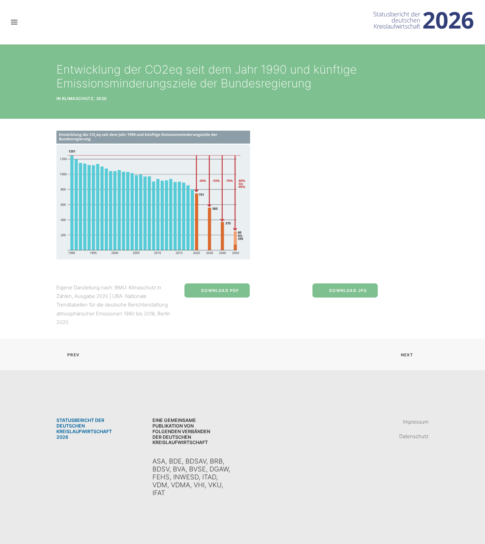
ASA (158, 461)
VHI (199, 485)
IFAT (158, 493)
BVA (179, 469)
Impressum (416, 422)
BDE (175, 461)
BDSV (160, 469)
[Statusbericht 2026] (423, 22)
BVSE (197, 469)
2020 (101, 98)
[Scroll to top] (472, 531)
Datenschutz (414, 436)
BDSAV (195, 461)
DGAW (219, 469)
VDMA (180, 485)
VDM (159, 485)
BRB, (216, 461)
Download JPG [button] (348, 290)
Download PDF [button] (220, 290)
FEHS (161, 477)
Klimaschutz (78, 98)
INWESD (186, 477)
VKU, (215, 485)
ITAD (209, 477)
